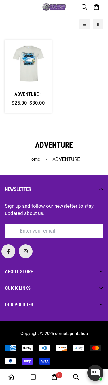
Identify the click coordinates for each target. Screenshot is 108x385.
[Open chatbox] (95, 373)
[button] (96, 7)
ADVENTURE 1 (28, 94)
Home (34, 159)
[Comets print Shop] (54, 7)
